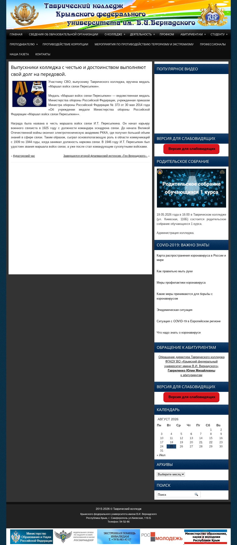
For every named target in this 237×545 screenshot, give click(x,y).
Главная (16, 34)
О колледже (115, 34)
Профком (167, 34)
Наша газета (19, 54)
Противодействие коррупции (65, 44)
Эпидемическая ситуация (174, 309)
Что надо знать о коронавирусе (179, 332)
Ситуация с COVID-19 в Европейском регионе (189, 321)
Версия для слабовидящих (191, 149)
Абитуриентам (193, 34)
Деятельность (142, 34)
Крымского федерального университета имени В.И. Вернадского (118, 514)
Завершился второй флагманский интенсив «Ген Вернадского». (105, 156)
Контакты (42, 54)
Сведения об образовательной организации (63, 34)
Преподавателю (24, 44)
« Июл (161, 455)
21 (201, 442)
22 (210, 442)
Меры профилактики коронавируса (181, 282)
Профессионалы (213, 44)
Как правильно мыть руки (175, 271)
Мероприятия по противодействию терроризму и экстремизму (144, 44)
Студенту (219, 34)
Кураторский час (24, 156)
